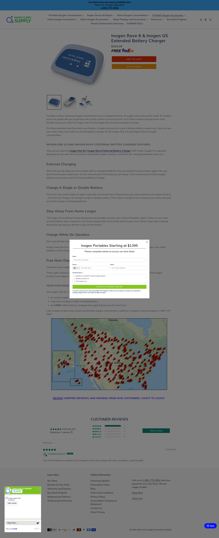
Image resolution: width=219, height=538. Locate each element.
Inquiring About (78, 272)
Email (112, 264)
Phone (75, 264)
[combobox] (76, 268)
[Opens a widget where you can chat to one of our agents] (210, 526)
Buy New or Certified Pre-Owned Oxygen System (90, 276)
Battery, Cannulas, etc (82, 278)
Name (75, 256)
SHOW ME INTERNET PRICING (109, 287)
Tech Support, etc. (81, 281)
